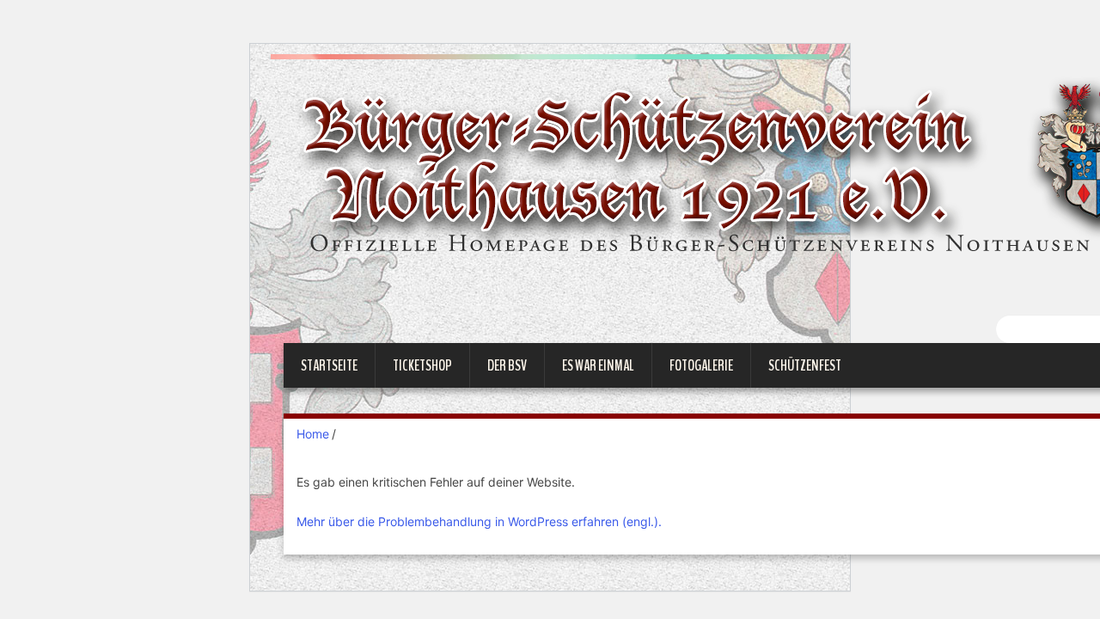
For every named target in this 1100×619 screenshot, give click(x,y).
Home (312, 433)
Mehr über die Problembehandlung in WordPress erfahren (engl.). (479, 521)
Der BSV (507, 365)
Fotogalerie (701, 365)
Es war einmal (598, 365)
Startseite (329, 365)
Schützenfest (804, 365)
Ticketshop (422, 365)
